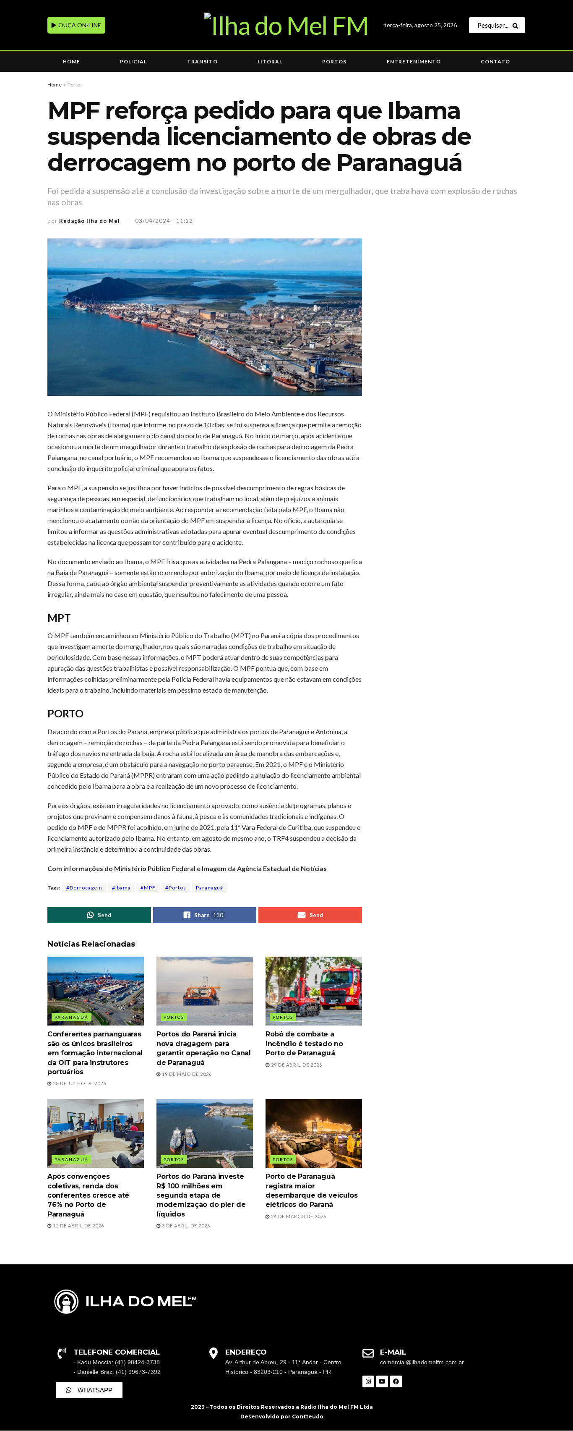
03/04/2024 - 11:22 (164, 220)
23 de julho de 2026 (79, 1083)
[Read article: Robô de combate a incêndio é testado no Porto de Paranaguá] (314, 991)
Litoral (270, 61)
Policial (133, 61)
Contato (495, 61)
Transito (202, 61)
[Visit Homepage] (286, 25)
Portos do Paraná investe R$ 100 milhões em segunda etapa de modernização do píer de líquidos (201, 1195)
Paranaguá (209, 887)
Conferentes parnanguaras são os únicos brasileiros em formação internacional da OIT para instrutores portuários (95, 1053)
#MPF (148, 887)
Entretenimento (414, 61)
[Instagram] (368, 1381)
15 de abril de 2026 (78, 1225)
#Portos (175, 887)
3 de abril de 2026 (185, 1225)
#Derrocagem (84, 887)
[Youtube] (382, 1381)
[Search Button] (517, 25)
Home (71, 61)
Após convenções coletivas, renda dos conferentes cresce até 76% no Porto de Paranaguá (88, 1195)
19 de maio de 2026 (186, 1074)
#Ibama (121, 887)
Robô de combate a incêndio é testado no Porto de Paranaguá (304, 1043)
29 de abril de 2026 (296, 1064)
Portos (334, 61)
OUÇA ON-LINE (79, 25)
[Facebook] (396, 1381)
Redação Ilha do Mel (89, 220)
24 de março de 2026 (298, 1216)
